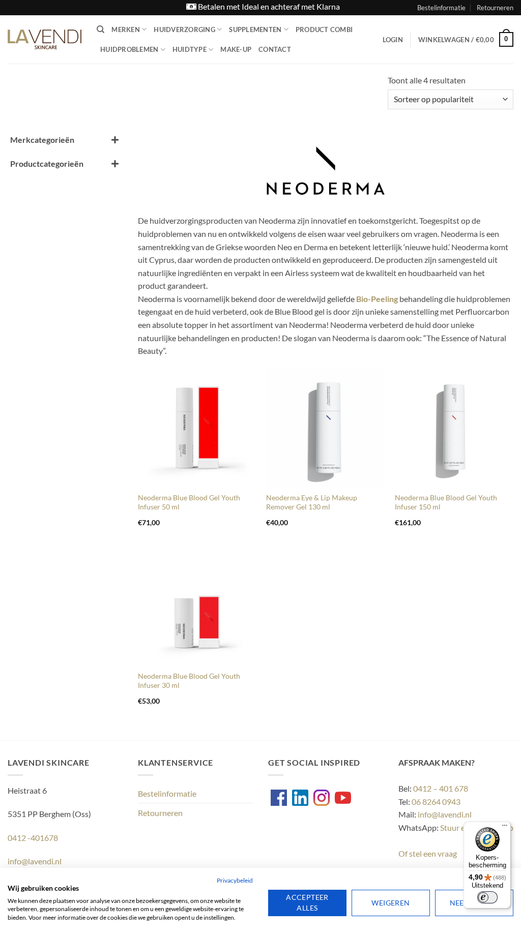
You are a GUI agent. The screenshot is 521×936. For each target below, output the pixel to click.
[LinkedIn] (300, 797)
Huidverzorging (184, 29)
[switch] (487, 897)
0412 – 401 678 (440, 788)
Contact (274, 49)
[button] (393, 40)
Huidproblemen (129, 49)
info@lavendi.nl (445, 814)
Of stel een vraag (427, 853)
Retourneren (495, 8)
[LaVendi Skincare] (44, 39)
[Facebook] (279, 797)
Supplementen (255, 29)
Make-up (235, 49)
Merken (125, 29)
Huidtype (189, 49)
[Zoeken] (100, 29)
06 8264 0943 (436, 801)
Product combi (324, 29)
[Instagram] (321, 797)
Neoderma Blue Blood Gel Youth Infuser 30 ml (189, 681)
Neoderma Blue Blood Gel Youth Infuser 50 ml (189, 502)
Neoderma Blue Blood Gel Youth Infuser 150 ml (446, 502)
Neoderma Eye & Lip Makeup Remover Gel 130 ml (311, 502)
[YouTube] (343, 797)
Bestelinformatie (441, 8)
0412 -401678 (33, 837)
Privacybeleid (235, 880)
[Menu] (505, 828)
